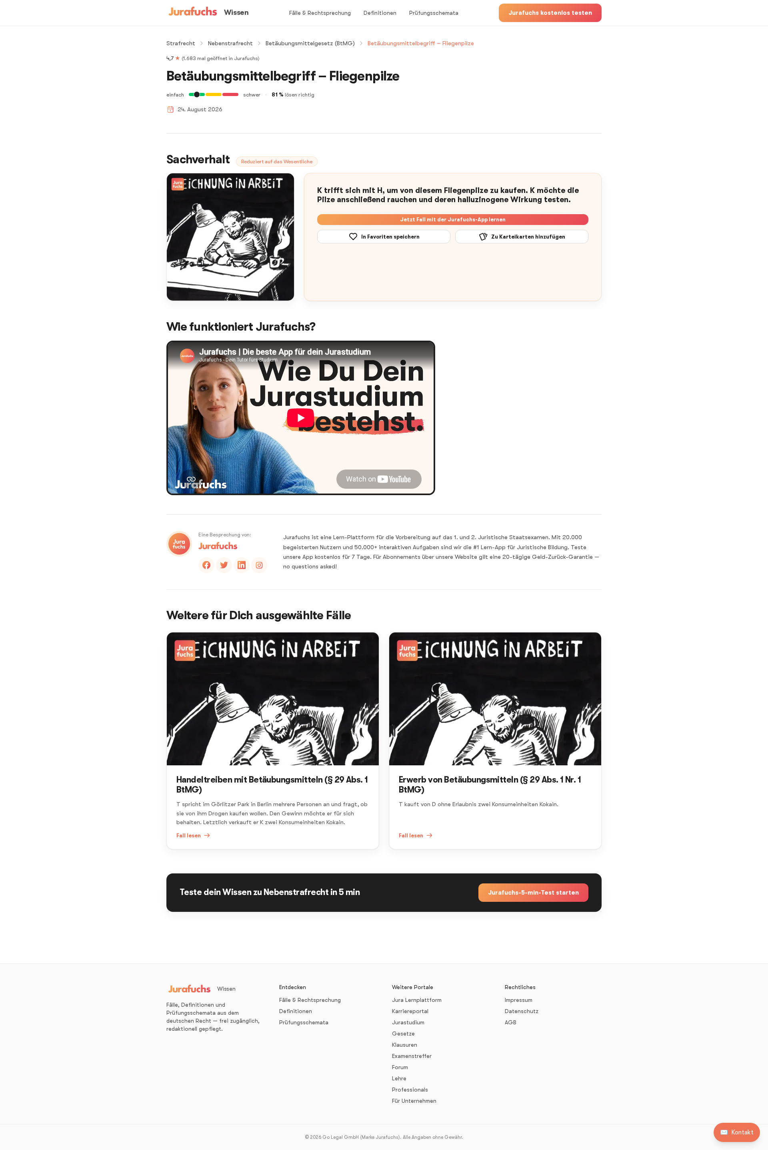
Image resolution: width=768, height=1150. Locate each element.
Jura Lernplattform (417, 1000)
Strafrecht (180, 43)
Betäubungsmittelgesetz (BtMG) (310, 43)
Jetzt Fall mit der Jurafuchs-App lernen (453, 220)
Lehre (399, 1078)
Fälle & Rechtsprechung (320, 13)
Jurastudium (408, 1022)
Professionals (410, 1089)
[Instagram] (259, 565)
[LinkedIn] (242, 565)
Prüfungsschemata (433, 13)
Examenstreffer (412, 1056)
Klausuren (404, 1045)
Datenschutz (521, 1011)
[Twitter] (224, 565)
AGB (510, 1022)
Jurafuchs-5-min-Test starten (533, 892)
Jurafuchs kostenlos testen (550, 12)
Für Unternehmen (414, 1101)
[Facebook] (206, 565)
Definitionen (380, 13)
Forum (400, 1067)
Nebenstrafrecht (230, 43)
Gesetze (403, 1033)
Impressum (518, 1000)
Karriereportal (410, 1011)
